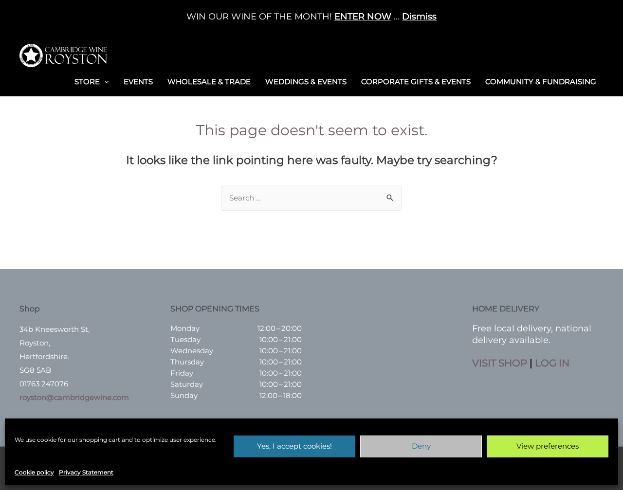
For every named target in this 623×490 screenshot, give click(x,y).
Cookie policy (34, 472)
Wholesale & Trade (209, 81)
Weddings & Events (306, 81)
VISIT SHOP (499, 363)
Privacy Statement (86, 472)
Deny (421, 446)
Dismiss (419, 16)
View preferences (547, 446)
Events (138, 81)
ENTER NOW (362, 16)
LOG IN (552, 363)
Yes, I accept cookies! (294, 446)
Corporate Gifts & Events (416, 81)
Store (87, 81)
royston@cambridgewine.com (74, 397)
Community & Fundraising (540, 81)
